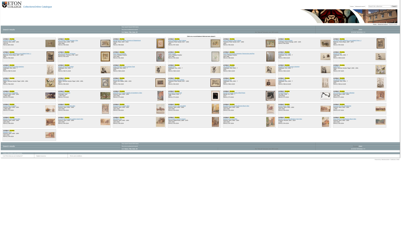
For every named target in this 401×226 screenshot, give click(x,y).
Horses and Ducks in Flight (66, 66)
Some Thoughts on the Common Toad (124, 66)
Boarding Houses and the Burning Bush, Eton (236, 106)
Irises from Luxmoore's (119, 53)
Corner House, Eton (284, 106)
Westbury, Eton (7, 132)
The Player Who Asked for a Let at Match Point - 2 (347, 40)
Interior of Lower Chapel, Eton (11, 119)
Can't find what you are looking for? (13, 156)
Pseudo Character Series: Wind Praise (234, 93)
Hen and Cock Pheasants (10, 93)
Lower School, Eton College (176, 79)
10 (360, 32)
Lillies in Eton (172, 53)
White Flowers (62, 79)
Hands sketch (282, 79)
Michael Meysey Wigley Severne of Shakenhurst (127, 40)
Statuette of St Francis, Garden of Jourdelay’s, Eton (127, 93)
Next (360, 29)
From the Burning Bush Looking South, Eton (70, 119)
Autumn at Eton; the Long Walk (177, 106)
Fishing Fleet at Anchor (9, 106)
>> (364, 32)
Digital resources (41, 156)
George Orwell (337, 53)
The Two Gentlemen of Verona (66, 53)
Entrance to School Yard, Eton (66, 106)
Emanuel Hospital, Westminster (342, 106)
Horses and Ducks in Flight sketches (13, 66)
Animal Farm (172, 66)
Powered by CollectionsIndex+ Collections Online (387, 159)
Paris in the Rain (118, 79)
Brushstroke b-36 (283, 93)
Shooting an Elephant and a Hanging (288, 66)
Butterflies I (6, 79)
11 (361, 32)
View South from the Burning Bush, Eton (344, 119)
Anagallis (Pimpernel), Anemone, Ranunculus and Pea (238, 53)
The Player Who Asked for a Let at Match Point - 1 (17, 53)
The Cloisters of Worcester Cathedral (343, 93)
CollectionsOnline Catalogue (37, 6)
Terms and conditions (76, 156)
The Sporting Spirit (228, 66)
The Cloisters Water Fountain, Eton (68, 40)
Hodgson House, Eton (9, 40)
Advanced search (360, 6)
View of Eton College (64, 93)
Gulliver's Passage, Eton (230, 119)
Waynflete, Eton (117, 119)
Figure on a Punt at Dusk (285, 40)
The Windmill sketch (339, 79)
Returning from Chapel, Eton (121, 106)
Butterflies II (336, 66)
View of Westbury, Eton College (177, 40)
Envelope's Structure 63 (175, 93)
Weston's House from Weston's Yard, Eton (290, 119)
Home (352, 6)
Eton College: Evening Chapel (177, 119)
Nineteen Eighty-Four (284, 53)
